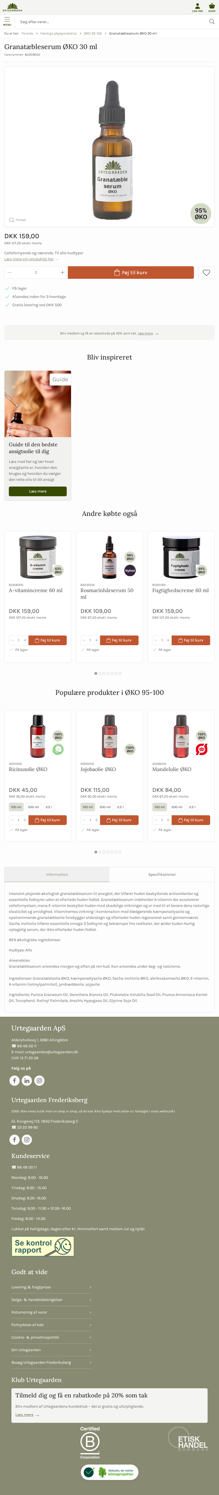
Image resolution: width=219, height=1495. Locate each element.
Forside (27, 33)
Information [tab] (57, 874)
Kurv (212, 11)
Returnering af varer (29, 1312)
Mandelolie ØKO (171, 769)
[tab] (95, 673)
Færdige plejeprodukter (58, 33)
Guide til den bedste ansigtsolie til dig (33, 447)
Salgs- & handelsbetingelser (36, 1299)
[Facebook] (14, 1081)
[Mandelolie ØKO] (181, 736)
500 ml (33, 807)
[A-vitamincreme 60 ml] (38, 557)
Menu (7, 24)
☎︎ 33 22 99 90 (24, 1127)
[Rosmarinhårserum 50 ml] (109, 557)
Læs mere (37, 491)
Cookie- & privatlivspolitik (35, 1337)
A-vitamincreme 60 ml (35, 590)
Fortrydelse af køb (27, 1324)
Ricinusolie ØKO (28, 769)
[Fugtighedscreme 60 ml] (181, 557)
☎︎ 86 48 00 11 (24, 1046)
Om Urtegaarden (26, 1349)
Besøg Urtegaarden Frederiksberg (41, 1362)
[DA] (12, 7)
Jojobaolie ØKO (98, 769)
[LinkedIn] (27, 1081)
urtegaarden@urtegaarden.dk (51, 1052)
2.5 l (49, 807)
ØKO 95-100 (93, 33)
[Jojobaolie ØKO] (109, 736)
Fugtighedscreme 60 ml (180, 590)
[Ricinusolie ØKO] (38, 736)
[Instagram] (39, 1081)
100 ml (16, 807)
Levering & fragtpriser (31, 1287)
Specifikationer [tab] (162, 874)
